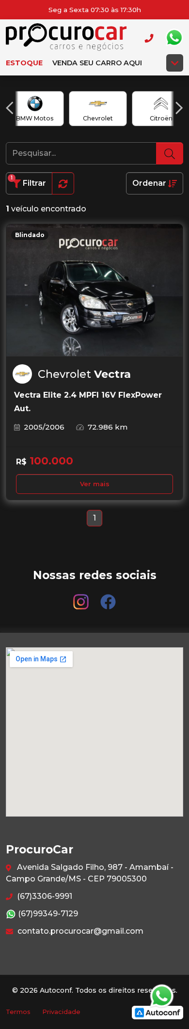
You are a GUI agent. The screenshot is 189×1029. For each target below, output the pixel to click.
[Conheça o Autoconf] (157, 1011)
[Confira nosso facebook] (108, 597)
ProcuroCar (66, 37)
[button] (9, 107)
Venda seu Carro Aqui (97, 63)
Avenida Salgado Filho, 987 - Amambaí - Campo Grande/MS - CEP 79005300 (89, 873)
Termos (18, 1011)
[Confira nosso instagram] (81, 597)
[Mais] (174, 63)
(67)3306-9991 (43, 896)
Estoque (24, 63)
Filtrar (28, 181)
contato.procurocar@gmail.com (79, 931)
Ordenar (150, 183)
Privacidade (61, 1011)
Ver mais (95, 484)
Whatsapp (174, 37)
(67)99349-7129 (47, 913)
